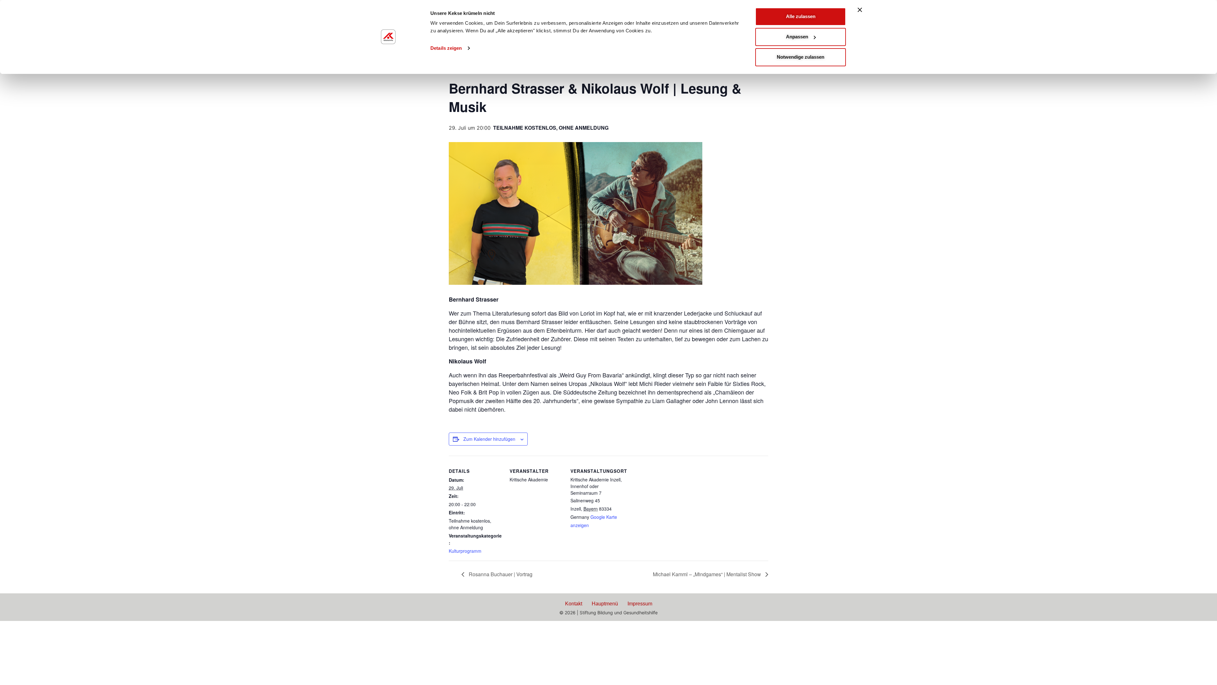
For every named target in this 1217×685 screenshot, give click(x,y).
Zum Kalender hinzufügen (489, 439)
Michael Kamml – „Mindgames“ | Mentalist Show (707, 574)
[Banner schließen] (860, 10)
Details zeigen (446, 48)
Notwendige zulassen (800, 57)
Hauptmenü (605, 603)
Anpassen (797, 36)
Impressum (640, 603)
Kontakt (573, 603)
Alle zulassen (800, 16)
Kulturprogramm (465, 551)
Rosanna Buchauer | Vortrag (499, 574)
